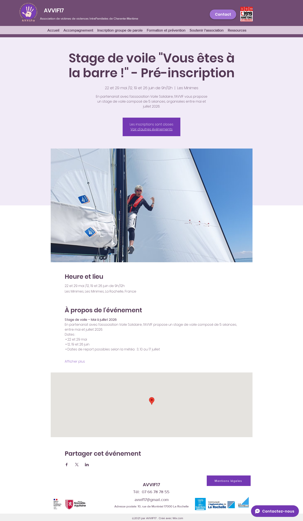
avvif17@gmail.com (152, 499)
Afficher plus (75, 361)
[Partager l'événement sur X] (77, 464)
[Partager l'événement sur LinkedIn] (87, 464)
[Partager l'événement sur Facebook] (67, 464)
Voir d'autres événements (151, 129)
